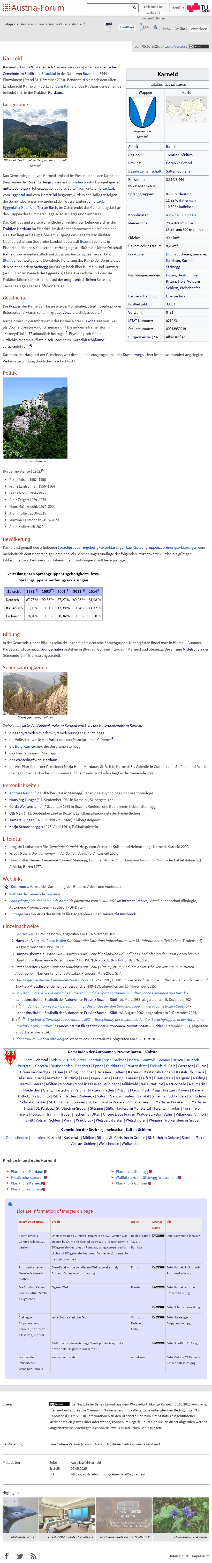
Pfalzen (94, 1090)
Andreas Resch (21, 792)
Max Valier (50, 739)
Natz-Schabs (176, 1084)
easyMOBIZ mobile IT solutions (70, 1537)
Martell (25, 1084)
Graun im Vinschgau (36, 1072)
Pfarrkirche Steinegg (132, 1171)
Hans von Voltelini (30, 940)
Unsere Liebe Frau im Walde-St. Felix (132, 1114)
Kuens (39, 1078)
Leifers (146, 1078)
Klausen (25, 1078)
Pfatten (108, 1090)
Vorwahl (135, 312)
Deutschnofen (189, 275)
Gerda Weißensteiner (26, 806)
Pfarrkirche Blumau (26, 1189)
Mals (169, 1078)
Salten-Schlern (178, 171)
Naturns (156, 1084)
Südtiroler (33, 73)
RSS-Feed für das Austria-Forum (33, 1556)
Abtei (29, 1060)
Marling (199, 1078)
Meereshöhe (137, 222)
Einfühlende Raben (22, 1537)
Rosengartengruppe (43, 182)
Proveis (183, 1090)
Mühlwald (130, 1084)
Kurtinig (71, 1078)
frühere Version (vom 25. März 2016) (84, 1444)
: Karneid (27, 886)
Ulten (96, 1114)
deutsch (185, 193)
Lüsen (158, 1078)
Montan (66, 1084)
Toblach (37, 1114)
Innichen (87, 1072)
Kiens (199, 1072)
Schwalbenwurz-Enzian (189, 1537)
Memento (82, 900)
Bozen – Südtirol (179, 162)
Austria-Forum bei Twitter (20, 1556)
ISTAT (132, 320)
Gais (171, 1066)
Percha (80, 1090)
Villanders (184, 1114)
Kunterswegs (133, 354)
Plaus (134, 1090)
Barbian (119, 1060)
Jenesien (104, 1072)
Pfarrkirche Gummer (132, 1183)
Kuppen (15, 306)
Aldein (56, 1060)
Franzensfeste (136, 1066)
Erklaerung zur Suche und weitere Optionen (153, 8)
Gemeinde (11, 73)
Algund (69, 1060)
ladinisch (186, 206)
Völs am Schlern (48, 1120)
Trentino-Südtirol (180, 154)
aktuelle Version (173, 46)
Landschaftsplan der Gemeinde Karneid (40, 900)
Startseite (7, 7)
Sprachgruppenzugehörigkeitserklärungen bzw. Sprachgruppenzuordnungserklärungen (127, 547)
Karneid (188, 260)
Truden (65, 1114)
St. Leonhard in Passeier (107, 1102)
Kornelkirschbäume (88, 339)
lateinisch (45, 339)
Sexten (40, 1102)
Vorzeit (68, 312)
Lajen (95, 1078)
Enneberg (82, 1066)
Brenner (163, 1060)
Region (134, 154)
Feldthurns (114, 1066)
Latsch (118, 1078)
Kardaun (173, 260)
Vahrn (168, 1114)
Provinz (134, 162)
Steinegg (173, 266)
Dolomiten (74, 182)
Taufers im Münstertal (133, 1108)
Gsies (59, 1072)
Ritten (171, 281)
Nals (144, 1084)
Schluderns (198, 1096)
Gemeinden (71, 1129)
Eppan (98, 1066)
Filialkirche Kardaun (27, 1177)
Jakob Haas (93, 320)
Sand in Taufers (122, 1096)
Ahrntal (42, 1060)
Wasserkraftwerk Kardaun (36, 759)
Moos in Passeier (88, 1084)
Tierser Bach (47, 207)
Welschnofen (190, 287)
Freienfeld (158, 1066)
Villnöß (200, 1114)
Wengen (155, 1120)
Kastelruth (184, 1072)
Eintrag (15, 913)
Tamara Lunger (21, 819)
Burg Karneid (66, 86)
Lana (106, 1078)
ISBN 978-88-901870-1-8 (104, 960)
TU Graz (198, 7)
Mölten (51, 1084)
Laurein (132, 1078)
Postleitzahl (137, 304)
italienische (106, 67)
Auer (107, 1060)
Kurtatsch (55, 1078)
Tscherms (81, 1114)
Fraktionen (137, 254)
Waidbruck (84, 1120)
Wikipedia (137, 1404)
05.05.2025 (183, 1404)
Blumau (172, 254)
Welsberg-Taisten (109, 1120)
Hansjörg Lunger (22, 799)
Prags (156, 1090)
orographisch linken (80, 279)
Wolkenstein (131, 1143)
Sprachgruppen (140, 193)
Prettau (169, 1090)
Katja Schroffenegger (26, 826)
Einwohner (137, 179)
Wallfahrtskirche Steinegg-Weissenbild (147, 1177)
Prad (145, 1090)
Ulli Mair (16, 813)
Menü (175, 7)
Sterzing (96, 1108)
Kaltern (119, 1072)
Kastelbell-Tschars (158, 1072)
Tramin (52, 1114)
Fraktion (9, 228)
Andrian (94, 1060)
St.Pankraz (45, 1108)
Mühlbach (111, 1084)
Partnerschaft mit (142, 296)
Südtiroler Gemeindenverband (58, 986)
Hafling (72, 1072)
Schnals (26, 1102)
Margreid (183, 1078)
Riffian (58, 1096)
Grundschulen (52, 649)
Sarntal (143, 1096)
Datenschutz (178, 1555)
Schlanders (177, 1096)
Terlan (175, 1108)
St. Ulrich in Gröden (71, 1108)
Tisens (23, 1114)
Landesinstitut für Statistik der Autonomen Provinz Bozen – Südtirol (69, 999)
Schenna (159, 1096)
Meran (38, 1084)
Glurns (201, 1066)
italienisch (187, 200)
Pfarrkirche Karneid (26, 1183)
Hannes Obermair (30, 953)
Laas (84, 1078)
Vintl (29, 1120)
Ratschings (41, 1096)
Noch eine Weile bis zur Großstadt (125, 1537)
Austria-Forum (38, 7)
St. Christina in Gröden (67, 1102)
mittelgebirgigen (16, 188)
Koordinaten (138, 214)
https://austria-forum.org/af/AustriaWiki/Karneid (108, 1474)
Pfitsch (122, 1090)
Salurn (102, 1096)
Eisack (98, 201)
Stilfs (110, 1108)
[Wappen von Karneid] (142, 111)
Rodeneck (86, 1096)
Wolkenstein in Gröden (182, 1120)
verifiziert (153, 1444)
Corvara (41, 1066)
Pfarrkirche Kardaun (27, 1171)
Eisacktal (48, 73)
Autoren (198, 1404)
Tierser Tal (49, 194)
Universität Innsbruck (118, 913)
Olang (48, 1090)
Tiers (181, 281)
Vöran (68, 1120)
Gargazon (185, 1066)
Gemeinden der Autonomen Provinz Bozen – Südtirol (113, 1052)
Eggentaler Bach (16, 207)
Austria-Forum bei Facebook (7, 1556)
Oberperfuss (175, 296)
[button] (127, 27)
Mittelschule (192, 649)
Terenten (161, 1108)
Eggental (18, 194)
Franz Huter (56, 940)
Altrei (81, 1060)
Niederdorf (31, 1090)
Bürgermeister (139, 336)
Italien (171, 146)
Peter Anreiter (26, 966)
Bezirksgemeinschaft (144, 171)
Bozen (171, 275)
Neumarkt (197, 1084)
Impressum (200, 1555)
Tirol (197, 1108)
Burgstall (25, 1066)
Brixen (178, 1060)
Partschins (63, 1090)
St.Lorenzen (138, 1102)
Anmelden (199, 28)
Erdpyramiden (26, 732)
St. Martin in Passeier (167, 1102)
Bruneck (192, 1060)
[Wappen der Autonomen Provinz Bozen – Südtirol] (10, 1057)
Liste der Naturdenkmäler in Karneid (113, 725)
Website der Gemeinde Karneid (33, 893)
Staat (132, 146)
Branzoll (148, 1060)
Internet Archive (134, 900)
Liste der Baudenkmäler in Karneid (49, 725)
